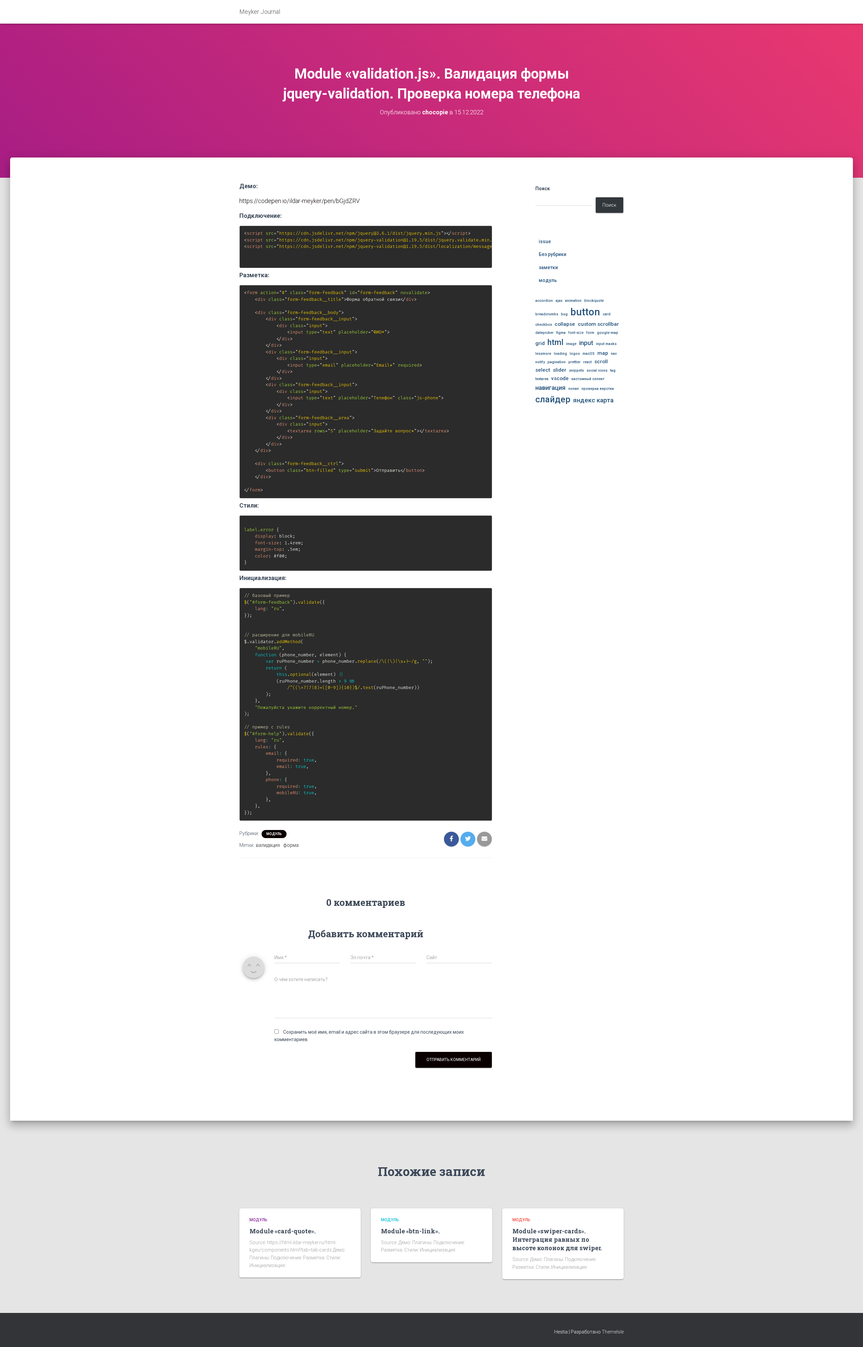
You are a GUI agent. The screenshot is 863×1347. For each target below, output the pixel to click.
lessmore (543, 353)
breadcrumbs (546, 314)
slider (559, 370)
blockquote (594, 300)
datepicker (544, 333)
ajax (559, 300)
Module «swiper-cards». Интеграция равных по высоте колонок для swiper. (557, 1239)
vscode (560, 378)
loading (560, 353)
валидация (268, 845)
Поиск (542, 188)
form (590, 333)
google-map (607, 333)
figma (561, 333)
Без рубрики (552, 254)
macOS (589, 353)
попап (573, 388)
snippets (576, 370)
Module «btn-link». (410, 1231)
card (607, 314)
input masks (606, 344)
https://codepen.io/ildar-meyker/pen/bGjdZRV (299, 200)
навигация (550, 388)
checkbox (543, 324)
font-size (576, 333)
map (602, 353)
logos (575, 353)
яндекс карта (593, 400)
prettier (574, 362)
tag (613, 370)
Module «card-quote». (282, 1231)
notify (540, 362)
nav (614, 353)
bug (564, 314)
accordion (544, 300)
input (586, 343)
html (555, 342)
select (542, 370)
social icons (597, 370)
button (585, 312)
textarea (541, 379)
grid (540, 343)
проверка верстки (598, 388)
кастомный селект (587, 379)
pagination (556, 362)
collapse (565, 324)
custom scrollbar (598, 324)
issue (545, 241)
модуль (274, 834)
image (571, 344)
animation (573, 300)
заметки (548, 267)
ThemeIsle (613, 1332)
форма (291, 845)
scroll (601, 362)
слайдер (552, 399)
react (587, 362)
